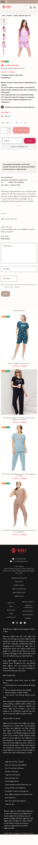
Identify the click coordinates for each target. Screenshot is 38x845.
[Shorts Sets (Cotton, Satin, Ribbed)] (19, 765)
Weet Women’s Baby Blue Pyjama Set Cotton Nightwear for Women (19, 475)
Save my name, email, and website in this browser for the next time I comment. (20, 286)
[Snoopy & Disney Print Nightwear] (19, 788)
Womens (21, 182)
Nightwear (13, 180)
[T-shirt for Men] (19, 804)
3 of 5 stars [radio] (5, 238)
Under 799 (13, 182)
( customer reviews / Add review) (12, 75)
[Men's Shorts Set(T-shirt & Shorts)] (19, 801)
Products (9, 15)
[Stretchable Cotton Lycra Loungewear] (19, 791)
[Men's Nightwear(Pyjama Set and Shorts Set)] (19, 794)
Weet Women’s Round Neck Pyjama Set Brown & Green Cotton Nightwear (19, 531)
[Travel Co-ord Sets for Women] (19, 768)
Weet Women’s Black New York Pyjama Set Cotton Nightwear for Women (19, 419)
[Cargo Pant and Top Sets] (19, 774)
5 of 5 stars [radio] (9, 238)
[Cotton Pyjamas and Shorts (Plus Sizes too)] (19, 784)
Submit (5, 294)
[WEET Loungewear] (7, 7)
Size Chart (5, 112)
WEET (7, 185)
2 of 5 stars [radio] (3, 238)
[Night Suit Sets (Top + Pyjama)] (19, 761)
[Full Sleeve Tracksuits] (19, 771)
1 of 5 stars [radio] (1, 238)
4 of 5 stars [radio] (7, 238)
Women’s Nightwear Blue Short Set (19, 363)
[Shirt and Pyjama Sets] (19, 778)
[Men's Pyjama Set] (19, 797)
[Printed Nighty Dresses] (19, 781)
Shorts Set (22, 180)
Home (3, 15)
